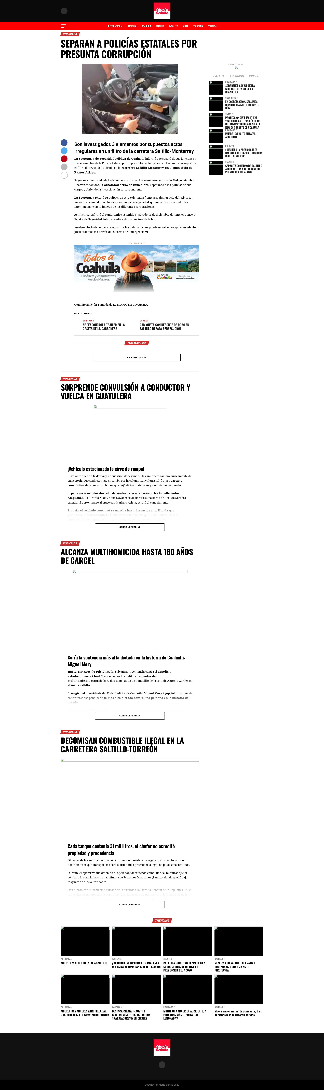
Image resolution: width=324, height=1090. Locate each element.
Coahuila (146, 26)
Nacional (132, 26)
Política (212, 26)
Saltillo (160, 26)
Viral (185, 26)
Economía (198, 26)
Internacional (115, 26)
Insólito (173, 26)
